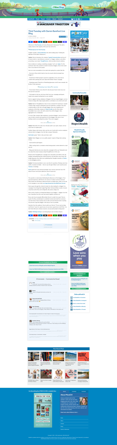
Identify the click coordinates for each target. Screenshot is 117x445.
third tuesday (37, 220)
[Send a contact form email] (81, 19)
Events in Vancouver (65, 429)
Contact (60, 19)
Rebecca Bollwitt (33, 36)
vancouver (57, 218)
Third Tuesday (38, 45)
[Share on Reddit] (50, 42)
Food (37, 19)
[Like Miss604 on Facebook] (79, 19)
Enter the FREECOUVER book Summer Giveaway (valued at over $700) (46, 269)
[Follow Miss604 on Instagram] (74, 19)
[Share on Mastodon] (65, 42)
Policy (62, 426)
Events (48, 19)
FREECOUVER (59, 17)
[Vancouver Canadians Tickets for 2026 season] (58, 24)
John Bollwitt (48, 122)
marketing (41, 218)
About (54, 19)
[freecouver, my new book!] (43, 427)
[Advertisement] (48, 246)
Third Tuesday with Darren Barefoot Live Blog (46, 32)
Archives (84, 391)
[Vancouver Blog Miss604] (58, 7)
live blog (36, 218)
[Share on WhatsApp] (55, 42)
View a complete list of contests (47, 271)
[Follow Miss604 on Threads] (77, 19)
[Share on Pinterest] (35, 42)
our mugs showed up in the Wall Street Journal (54, 183)
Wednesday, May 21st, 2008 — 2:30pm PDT (61, 330)
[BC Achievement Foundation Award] (79, 145)
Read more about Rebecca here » (69, 412)
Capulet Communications (54, 57)
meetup (45, 218)
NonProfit (31, 19)
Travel (43, 19)
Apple (59, 64)
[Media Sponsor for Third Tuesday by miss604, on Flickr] (36, 49)
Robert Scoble (49, 109)
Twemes (30, 166)
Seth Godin (31, 135)
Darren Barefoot (42, 52)
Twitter (65, 158)
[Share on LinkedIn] (40, 42)
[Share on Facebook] (30, 42)
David (29, 169)
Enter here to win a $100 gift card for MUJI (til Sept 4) (42, 265)
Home (62, 417)
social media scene (51, 218)
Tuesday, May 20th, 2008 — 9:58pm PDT (59, 292)
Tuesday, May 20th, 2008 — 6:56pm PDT (36, 37)
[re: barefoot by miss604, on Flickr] (54, 87)
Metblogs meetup (37, 211)
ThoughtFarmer (44, 61)
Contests (74, 391)
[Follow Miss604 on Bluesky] (72, 19)
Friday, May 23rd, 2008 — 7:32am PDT (62, 335)
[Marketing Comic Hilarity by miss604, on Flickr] (44, 87)
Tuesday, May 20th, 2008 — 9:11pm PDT (59, 284)
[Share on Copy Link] (60, 42)
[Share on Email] (45, 42)
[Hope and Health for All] (79, 119)
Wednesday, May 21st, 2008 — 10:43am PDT (59, 322)
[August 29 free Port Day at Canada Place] (79, 42)
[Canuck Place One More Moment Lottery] (79, 250)
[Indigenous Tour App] (79, 102)
